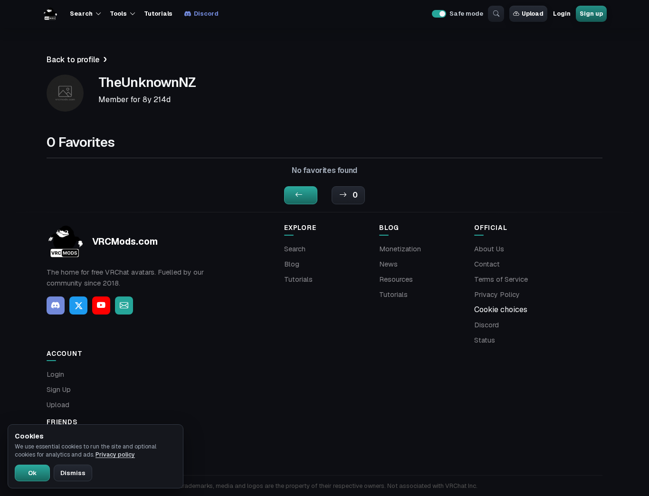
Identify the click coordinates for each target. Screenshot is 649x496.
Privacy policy (115, 454)
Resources (396, 279)
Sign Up (59, 389)
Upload (533, 14)
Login (561, 14)
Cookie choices (500, 310)
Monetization (400, 249)
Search (294, 249)
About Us (489, 249)
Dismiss (73, 473)
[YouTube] (101, 305)
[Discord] (56, 305)
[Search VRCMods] (496, 14)
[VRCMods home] (50, 14)
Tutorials (158, 14)
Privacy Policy (497, 294)
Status (484, 340)
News (388, 264)
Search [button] (81, 14)
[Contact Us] (124, 305)
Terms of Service (501, 279)
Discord (206, 14)
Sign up (591, 14)
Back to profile (73, 60)
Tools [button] (118, 14)
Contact (487, 264)
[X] (78, 305)
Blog (291, 264)
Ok (32, 473)
